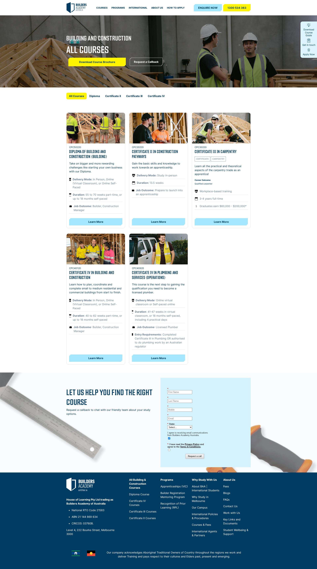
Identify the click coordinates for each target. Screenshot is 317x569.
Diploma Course (139, 494)
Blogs (226, 493)
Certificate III (134, 96)
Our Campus (199, 507)
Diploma (94, 96)
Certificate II (113, 96)
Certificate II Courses (142, 518)
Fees (226, 486)
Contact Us (230, 506)
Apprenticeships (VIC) (174, 486)
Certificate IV (156, 96)
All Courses (76, 96)
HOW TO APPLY (176, 7)
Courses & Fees (201, 524)
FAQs (226, 499)
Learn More (95, 221)
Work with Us (231, 512)
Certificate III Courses (142, 511)
